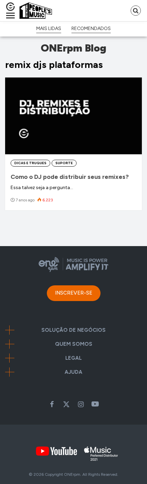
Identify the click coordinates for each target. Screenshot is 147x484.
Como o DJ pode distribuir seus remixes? (70, 177)
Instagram (81, 404)
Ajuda (73, 372)
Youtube (95, 404)
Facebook (52, 404)
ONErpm (72, 474)
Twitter (66, 404)
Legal (73, 358)
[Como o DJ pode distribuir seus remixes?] (73, 116)
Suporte (64, 163)
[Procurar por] (136, 10)
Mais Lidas (48, 28)
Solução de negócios (73, 330)
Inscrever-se (73, 293)
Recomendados (91, 28)
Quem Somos (73, 344)
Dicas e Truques (30, 163)
